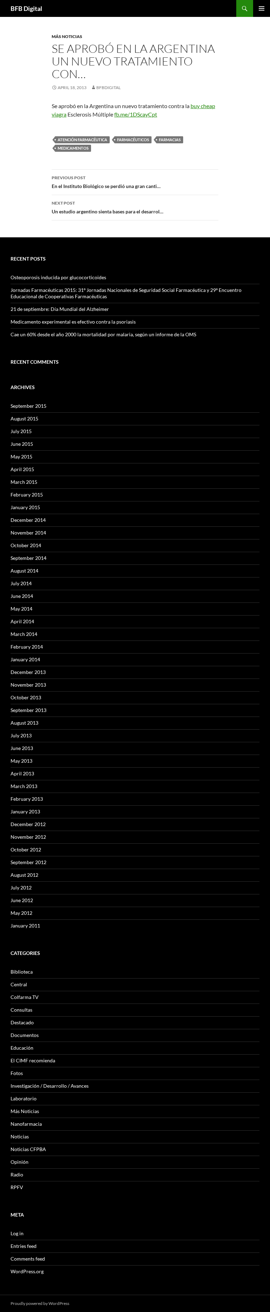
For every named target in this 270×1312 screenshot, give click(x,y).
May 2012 (21, 913)
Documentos (25, 1035)
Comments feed (28, 1259)
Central (19, 984)
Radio (17, 1174)
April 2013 (22, 773)
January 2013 (25, 811)
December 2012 (28, 824)
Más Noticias (67, 36)
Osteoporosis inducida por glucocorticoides (58, 277)
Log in (17, 1233)
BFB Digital (26, 8)
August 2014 (24, 571)
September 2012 (28, 862)
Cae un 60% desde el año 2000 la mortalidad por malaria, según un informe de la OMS (103, 334)
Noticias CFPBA (28, 1149)
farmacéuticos (133, 139)
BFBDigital (108, 87)
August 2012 (24, 875)
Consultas (21, 1010)
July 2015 (21, 431)
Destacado (22, 1022)
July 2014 (21, 583)
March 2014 (24, 634)
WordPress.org (27, 1271)
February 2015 (27, 495)
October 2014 (26, 545)
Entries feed (24, 1246)
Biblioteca (22, 972)
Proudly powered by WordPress (40, 1303)
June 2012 (22, 900)
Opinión (19, 1162)
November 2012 (28, 837)
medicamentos (73, 148)
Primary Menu (261, 8)
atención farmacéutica (82, 139)
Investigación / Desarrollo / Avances (50, 1086)
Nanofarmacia (26, 1124)
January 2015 (25, 507)
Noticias (20, 1136)
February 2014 (27, 647)
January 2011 (25, 926)
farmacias (170, 139)
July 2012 (21, 888)
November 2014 (28, 533)
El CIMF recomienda (33, 1060)
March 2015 (24, 482)
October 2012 (26, 849)
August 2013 (24, 723)
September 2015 (28, 406)
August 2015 (24, 418)
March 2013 (24, 786)
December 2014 (28, 520)
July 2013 (21, 735)
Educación (22, 1048)
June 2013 (22, 748)
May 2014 (21, 609)
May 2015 (21, 457)
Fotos (17, 1073)
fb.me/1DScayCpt (135, 114)
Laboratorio (24, 1098)
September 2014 (28, 558)
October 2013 (26, 697)
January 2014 (25, 659)
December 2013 (28, 672)
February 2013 (27, 799)
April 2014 (22, 621)
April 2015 (22, 469)
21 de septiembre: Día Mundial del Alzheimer (60, 309)
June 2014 (22, 596)
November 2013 (28, 685)
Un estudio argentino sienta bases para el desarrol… (107, 207)
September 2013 (28, 710)
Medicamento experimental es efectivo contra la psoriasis (73, 322)
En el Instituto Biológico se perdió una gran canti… (106, 182)
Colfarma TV (25, 997)
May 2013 (21, 761)
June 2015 (22, 444)
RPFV (17, 1187)
